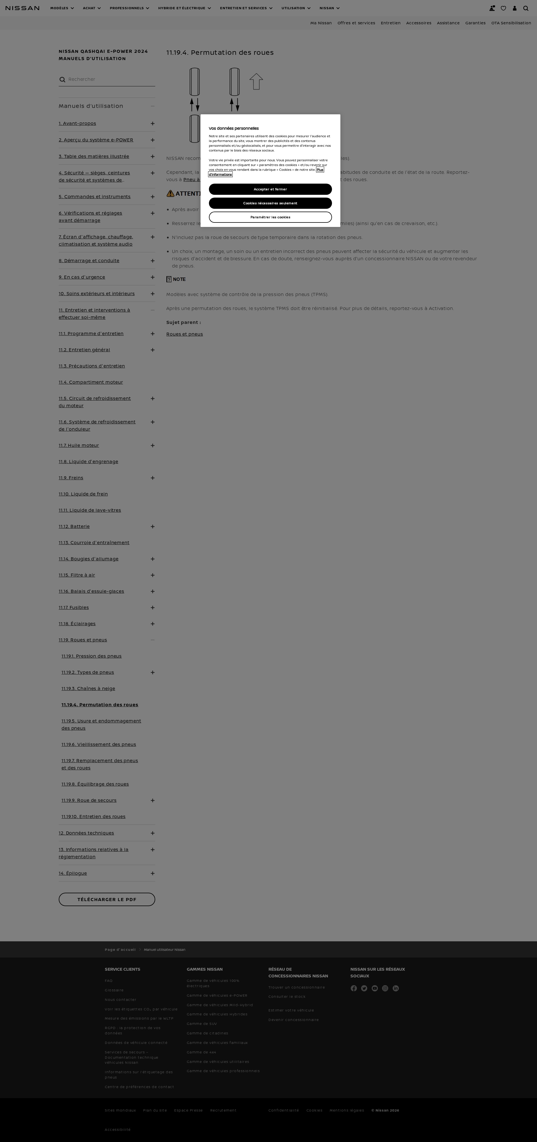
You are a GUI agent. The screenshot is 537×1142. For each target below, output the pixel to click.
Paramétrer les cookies (271, 217)
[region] (270, 170)
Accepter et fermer (270, 189)
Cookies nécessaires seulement (270, 203)
